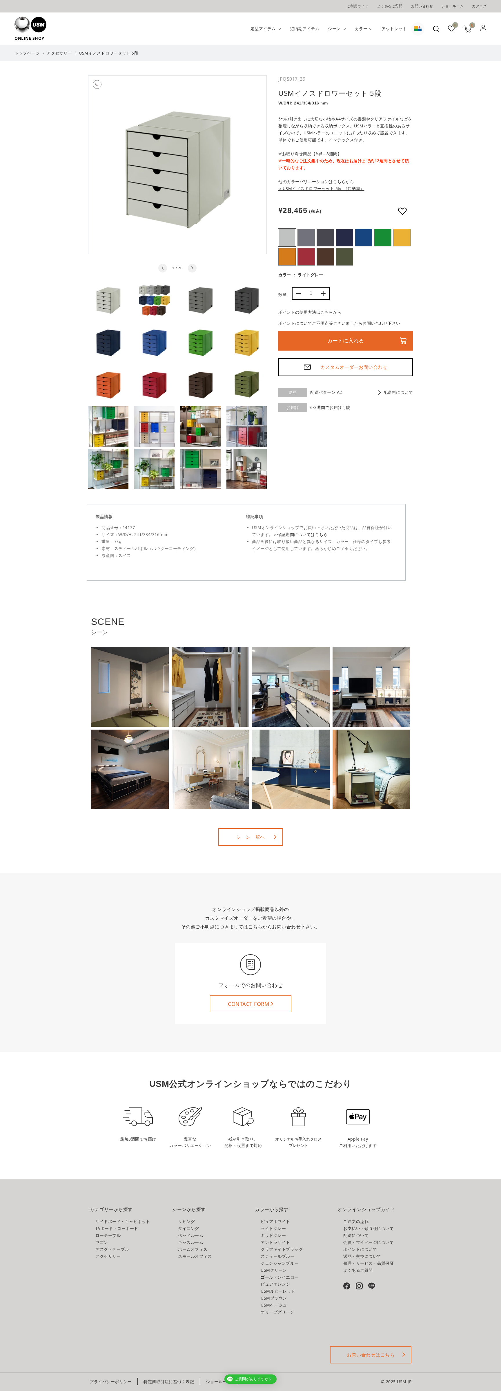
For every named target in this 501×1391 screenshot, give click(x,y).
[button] (436, 29)
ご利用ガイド (358, 5)
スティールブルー (344, 237)
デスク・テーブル (112, 1249)
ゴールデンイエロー (402, 237)
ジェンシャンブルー (363, 237)
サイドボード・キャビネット (122, 1221)
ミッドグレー (306, 237)
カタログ (479, 5)
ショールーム (452, 5)
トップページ (27, 53)
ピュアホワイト (275, 1221)
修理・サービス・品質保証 (368, 1263)
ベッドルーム (190, 1235)
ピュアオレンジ (287, 257)
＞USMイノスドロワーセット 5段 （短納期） (321, 188)
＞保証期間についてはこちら (300, 534)
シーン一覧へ (250, 837)
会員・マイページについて (368, 1242)
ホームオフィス (193, 1249)
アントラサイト (325, 237)
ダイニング (188, 1228)
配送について (356, 1235)
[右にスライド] (192, 268)
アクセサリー (59, 53)
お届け (292, 407)
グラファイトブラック (282, 1249)
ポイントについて (360, 1249)
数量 (282, 294)
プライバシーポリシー (111, 1381)
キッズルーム (190, 1242)
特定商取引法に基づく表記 (169, 1381)
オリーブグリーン (344, 257)
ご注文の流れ (356, 1221)
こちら (326, 312)
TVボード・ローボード (116, 1228)
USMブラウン (325, 257)
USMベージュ (274, 1305)
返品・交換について (362, 1256)
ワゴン (101, 1242)
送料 (293, 392)
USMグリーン (382, 237)
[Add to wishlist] (402, 211)
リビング (186, 1221)
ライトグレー (287, 237)
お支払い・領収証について (368, 1228)
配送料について (398, 392)
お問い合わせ (422, 5)
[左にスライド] (162, 268)
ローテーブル (108, 1235)
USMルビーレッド (306, 257)
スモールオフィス (195, 1256)
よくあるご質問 (390, 5)
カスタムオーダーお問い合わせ (353, 367)
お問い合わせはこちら (371, 1355)
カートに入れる (345, 341)
